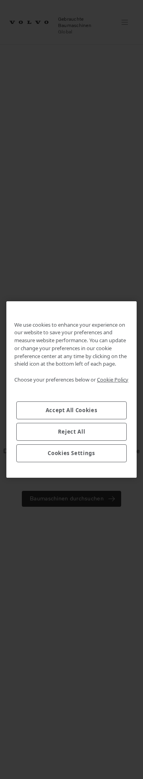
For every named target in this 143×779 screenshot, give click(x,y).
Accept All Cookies (72, 410)
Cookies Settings (71, 453)
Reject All (71, 431)
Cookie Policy (112, 379)
